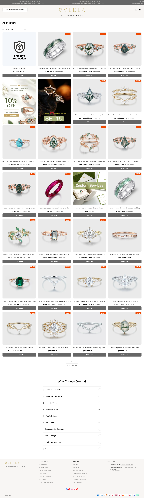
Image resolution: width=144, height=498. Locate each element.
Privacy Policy (42, 479)
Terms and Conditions (45, 476)
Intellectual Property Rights (46, 482)
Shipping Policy (43, 464)
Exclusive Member (78, 470)
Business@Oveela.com (130, 467)
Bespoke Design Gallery (79, 479)
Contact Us (76, 467)
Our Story (75, 464)
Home (62, 15)
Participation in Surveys (79, 476)
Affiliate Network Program (80, 473)
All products (79, 15)
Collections (70, 15)
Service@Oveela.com (127, 464)
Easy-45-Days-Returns (45, 470)
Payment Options (43, 467)
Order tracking (43, 473)
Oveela (9, 495)
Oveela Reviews (77, 482)
